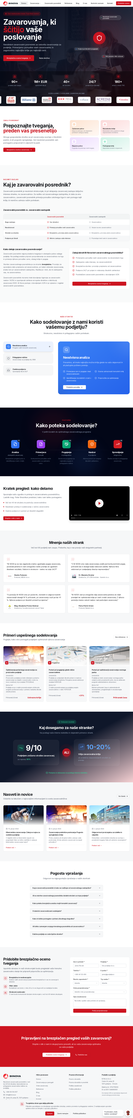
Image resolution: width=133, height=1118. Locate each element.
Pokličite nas (82, 1055)
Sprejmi (49, 1113)
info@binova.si (11, 1095)
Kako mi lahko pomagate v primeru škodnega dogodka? (54, 919)
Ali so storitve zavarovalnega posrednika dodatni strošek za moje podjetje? (61, 896)
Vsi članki (121, 796)
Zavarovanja (34, 3)
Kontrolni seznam (97, 3)
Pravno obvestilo (75, 1079)
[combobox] (86, 983)
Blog (77, 3)
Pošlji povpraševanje (99, 1011)
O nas (85, 3)
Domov (23, 3)
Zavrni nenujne (62, 1113)
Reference (68, 3)
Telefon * (76, 970)
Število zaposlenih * (80, 979)
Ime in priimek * (79, 962)
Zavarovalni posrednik (53, 3)
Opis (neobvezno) (79, 997)
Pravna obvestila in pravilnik (78, 1082)
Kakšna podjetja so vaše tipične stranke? (48, 934)
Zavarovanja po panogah (45, 1082)
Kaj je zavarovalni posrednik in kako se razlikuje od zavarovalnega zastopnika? (62, 888)
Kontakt (110, 3)
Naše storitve (44, 58)
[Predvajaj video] (99, 503)
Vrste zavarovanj (42, 1086)
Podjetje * (104, 962)
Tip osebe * (105, 979)
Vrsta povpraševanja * (81, 988)
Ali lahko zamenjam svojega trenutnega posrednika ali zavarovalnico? (58, 926)
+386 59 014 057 (12, 1092)
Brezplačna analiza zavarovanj (18, 150)
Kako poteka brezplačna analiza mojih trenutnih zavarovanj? (55, 903)
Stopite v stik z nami (12, 518)
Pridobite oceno (123, 3)
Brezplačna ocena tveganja (17, 58)
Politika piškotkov (75, 1089)
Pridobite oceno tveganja (55, 1055)
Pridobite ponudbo (73, 387)
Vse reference (120, 637)
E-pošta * (104, 970)
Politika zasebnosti (75, 1086)
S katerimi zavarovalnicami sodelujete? (47, 911)
